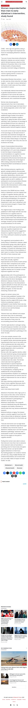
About (3, 699)
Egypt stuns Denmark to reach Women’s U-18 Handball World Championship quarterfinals (7, 620)
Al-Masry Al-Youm (17, 697)
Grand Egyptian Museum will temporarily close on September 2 (18, 680)
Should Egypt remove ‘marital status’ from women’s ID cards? (20, 621)
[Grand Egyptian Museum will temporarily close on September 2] (4, 681)
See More (14, 687)
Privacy (24, 699)
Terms (14, 701)
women (20, 468)
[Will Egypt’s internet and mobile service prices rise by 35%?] (4, 675)
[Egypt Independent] (14, 1)
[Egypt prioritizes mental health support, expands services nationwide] (21, 630)
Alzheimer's (9, 465)
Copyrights (19, 699)
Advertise (8, 699)
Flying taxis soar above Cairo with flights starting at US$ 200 (14, 668)
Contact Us (13, 699)
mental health (10, 468)
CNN (4, 19)
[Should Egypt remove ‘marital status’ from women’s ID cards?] (21, 614)
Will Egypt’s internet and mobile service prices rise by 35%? (17, 674)
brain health (19, 465)
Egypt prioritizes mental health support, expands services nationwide (21, 637)
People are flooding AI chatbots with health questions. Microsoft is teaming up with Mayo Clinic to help (7, 638)
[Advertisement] (14, 545)
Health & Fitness (5, 5)
